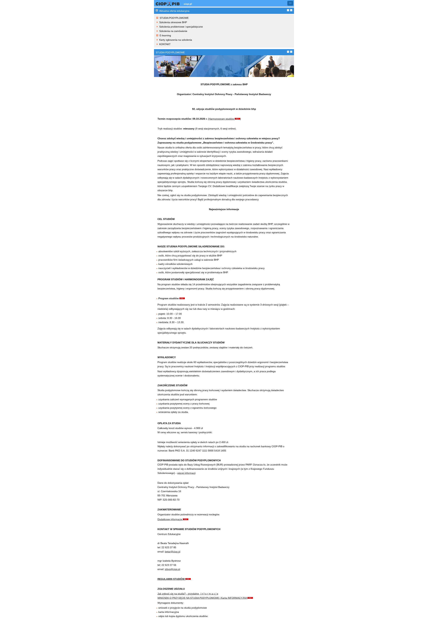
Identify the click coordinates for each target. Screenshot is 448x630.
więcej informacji (186, 473)
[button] (290, 3)
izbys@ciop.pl (172, 569)
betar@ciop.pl (172, 551)
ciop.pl (188, 3)
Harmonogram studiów (222, 118)
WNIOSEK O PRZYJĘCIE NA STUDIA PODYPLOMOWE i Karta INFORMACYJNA (202, 598)
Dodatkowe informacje (170, 519)
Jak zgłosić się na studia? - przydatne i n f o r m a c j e (188, 593)
